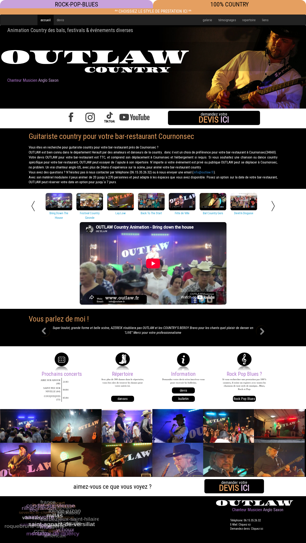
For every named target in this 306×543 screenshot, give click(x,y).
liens (265, 20)
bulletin (183, 399)
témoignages (227, 20)
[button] (47, 331)
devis (60, 20)
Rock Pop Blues (244, 399)
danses (123, 399)
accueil (46, 20)
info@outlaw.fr (203, 172)
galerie (207, 20)
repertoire (249, 20)
